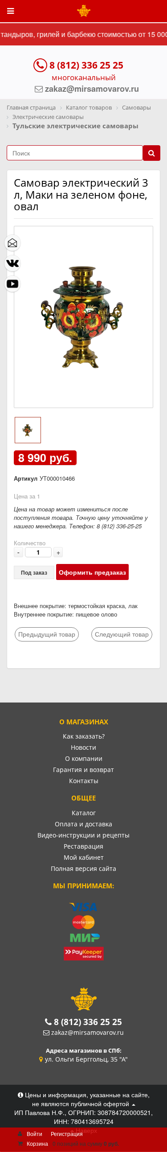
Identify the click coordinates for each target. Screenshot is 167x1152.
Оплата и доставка (83, 824)
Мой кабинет (84, 857)
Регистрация (67, 1133)
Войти (34, 1133)
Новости (83, 747)
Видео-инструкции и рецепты (83, 835)
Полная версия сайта (83, 868)
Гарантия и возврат (83, 769)
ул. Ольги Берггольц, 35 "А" (86, 1059)
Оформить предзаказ (92, 572)
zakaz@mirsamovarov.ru (87, 1032)
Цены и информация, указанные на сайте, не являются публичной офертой (86, 1099)
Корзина (37, 1143)
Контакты (83, 780)
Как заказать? (84, 736)
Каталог (84, 813)
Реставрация (83, 846)
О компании (83, 758)
